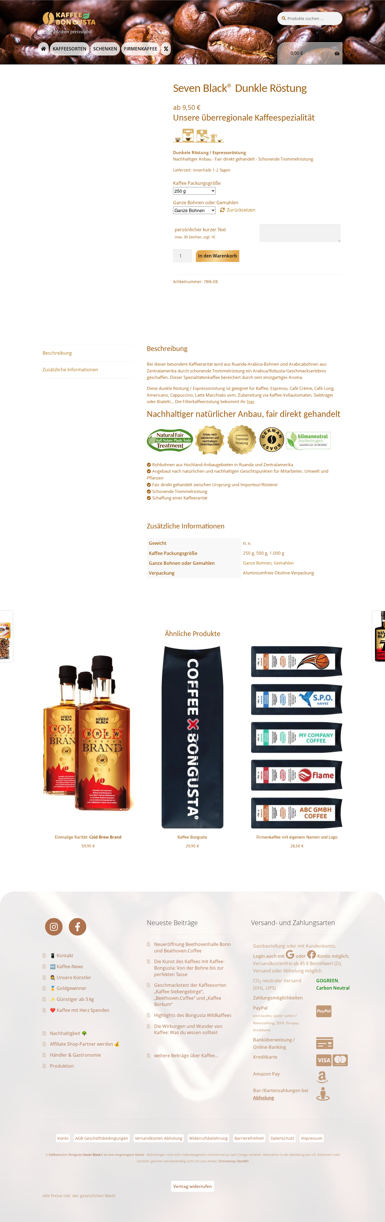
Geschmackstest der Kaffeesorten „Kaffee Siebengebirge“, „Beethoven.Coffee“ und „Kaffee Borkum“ (190, 994)
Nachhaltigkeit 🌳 (68, 1033)
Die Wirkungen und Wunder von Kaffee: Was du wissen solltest (188, 1029)
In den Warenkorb (217, 256)
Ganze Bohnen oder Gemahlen (205, 202)
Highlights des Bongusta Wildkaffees (192, 1015)
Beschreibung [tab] (57, 353)
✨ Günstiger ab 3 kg (72, 999)
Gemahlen (284, 563)
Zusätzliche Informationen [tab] (70, 369)
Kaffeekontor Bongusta (65, 1154)
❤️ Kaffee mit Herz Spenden (79, 1010)
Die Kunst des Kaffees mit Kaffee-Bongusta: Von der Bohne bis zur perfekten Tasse (189, 967)
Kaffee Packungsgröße (197, 183)
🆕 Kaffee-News (66, 966)
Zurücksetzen (241, 210)
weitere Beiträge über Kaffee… (186, 1055)
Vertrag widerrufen (192, 1186)
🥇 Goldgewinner (68, 988)
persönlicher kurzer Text (200, 229)
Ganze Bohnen (257, 563)
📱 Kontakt (61, 955)
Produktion (62, 1066)
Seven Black (91, 1154)
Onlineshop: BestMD (233, 1161)
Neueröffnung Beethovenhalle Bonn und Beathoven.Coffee (192, 947)
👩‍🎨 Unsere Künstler (70, 977)
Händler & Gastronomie (75, 1055)
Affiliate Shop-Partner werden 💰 (85, 1044)
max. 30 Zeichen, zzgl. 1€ (195, 236)
